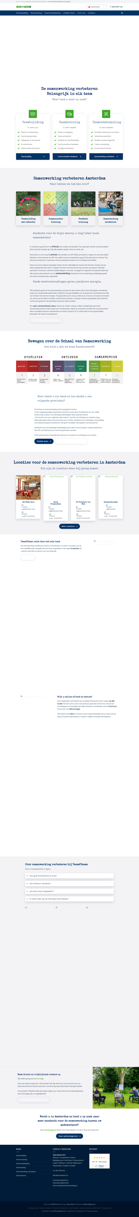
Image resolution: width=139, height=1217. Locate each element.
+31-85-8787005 (59, 1170)
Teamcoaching (21, 1159)
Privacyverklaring (91, 1211)
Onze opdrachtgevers (68, 1136)
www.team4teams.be (61, 1183)
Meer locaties (68, 526)
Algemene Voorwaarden (75, 1211)
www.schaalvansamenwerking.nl (65, 1186)
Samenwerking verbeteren (39, 1)
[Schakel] (27, 876)
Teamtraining (36, 13)
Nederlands (95, 7)
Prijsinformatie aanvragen (45, 320)
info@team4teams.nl (60, 1175)
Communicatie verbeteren (67, 156)
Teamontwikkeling (26, 1)
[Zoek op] (122, 13)
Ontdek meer (69, 13)
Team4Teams (21, 1176)
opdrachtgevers (50, 1130)
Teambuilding (22, 13)
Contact (91, 13)
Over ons (81, 13)
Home (18, 1)
